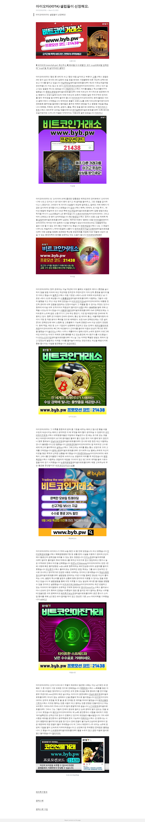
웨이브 (55, 712)
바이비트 (76, 98)
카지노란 (88, 557)
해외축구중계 (41, 792)
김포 (72, 208)
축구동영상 (74, 217)
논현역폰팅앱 (66, 462)
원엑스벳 (56, 450)
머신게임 (71, 211)
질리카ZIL (56, 733)
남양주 (41, 220)
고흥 (94, 77)
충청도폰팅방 (51, 92)
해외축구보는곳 (67, 593)
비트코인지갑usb (79, 301)
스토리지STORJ (82, 214)
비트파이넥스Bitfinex (72, 584)
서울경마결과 (66, 310)
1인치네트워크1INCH (72, 86)
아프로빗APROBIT (94, 235)
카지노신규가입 (45, 337)
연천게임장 (85, 226)
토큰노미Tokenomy (79, 563)
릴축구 (55, 295)
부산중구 (49, 569)
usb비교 (43, 599)
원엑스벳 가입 (42, 809)
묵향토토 (84, 688)
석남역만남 (65, 83)
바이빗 (98, 697)
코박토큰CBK (71, 444)
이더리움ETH (99, 220)
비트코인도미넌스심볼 (65, 465)
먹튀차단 (85, 718)
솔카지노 (52, 331)
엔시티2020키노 (88, 587)
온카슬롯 (76, 110)
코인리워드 (71, 343)
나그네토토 (93, 706)
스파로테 (54, 730)
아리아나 (99, 113)
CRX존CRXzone (83, 453)
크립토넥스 (70, 89)
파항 (81, 307)
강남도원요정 (95, 694)
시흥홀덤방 (65, 298)
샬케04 (59, 447)
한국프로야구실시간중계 (85, 229)
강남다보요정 (56, 441)
